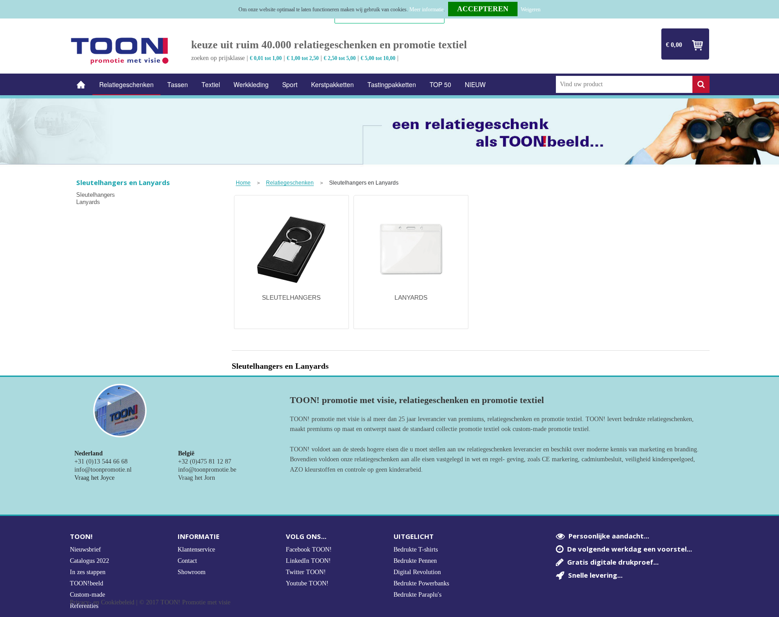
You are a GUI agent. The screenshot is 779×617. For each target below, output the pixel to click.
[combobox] (624, 84)
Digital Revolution (417, 572)
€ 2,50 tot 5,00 (340, 58)
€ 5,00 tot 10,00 (378, 58)
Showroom (192, 572)
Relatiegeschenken (126, 84)
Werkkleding (251, 84)
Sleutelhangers (95, 194)
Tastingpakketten (391, 84)
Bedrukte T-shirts (416, 549)
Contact (187, 560)
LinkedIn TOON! (308, 560)
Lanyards (88, 202)
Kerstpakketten (332, 84)
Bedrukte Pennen (415, 560)
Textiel (211, 84)
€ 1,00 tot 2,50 (303, 58)
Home (81, 84)
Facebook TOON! (309, 549)
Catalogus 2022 (89, 560)
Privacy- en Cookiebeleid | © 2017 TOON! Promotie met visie (150, 602)
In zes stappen (87, 572)
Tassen (177, 84)
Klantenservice (196, 549)
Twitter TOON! (306, 572)
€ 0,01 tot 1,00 (266, 58)
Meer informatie (426, 9)
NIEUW (475, 84)
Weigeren (531, 9)
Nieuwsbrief (85, 549)
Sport (290, 84)
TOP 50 (440, 84)
